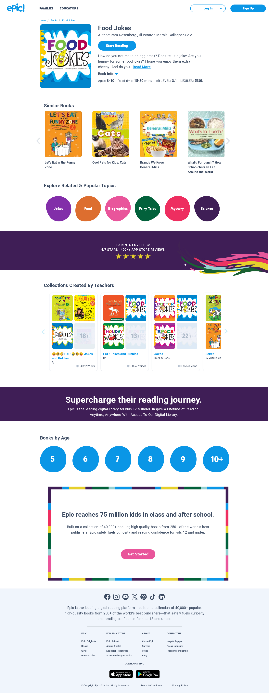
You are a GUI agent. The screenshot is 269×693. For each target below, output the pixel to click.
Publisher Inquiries (177, 651)
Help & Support (175, 641)
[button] (73, 331)
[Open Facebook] (107, 597)
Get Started (138, 554)
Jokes (43, 20)
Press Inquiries (175, 646)
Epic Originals (88, 641)
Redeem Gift (88, 655)
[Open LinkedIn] (162, 597)
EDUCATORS (69, 8)
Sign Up (248, 8)
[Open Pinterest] (143, 597)
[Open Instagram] (116, 597)
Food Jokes (68, 20)
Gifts (83, 651)
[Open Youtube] (125, 597)
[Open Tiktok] (152, 597)
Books (54, 20)
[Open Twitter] (134, 597)
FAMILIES (46, 8)
